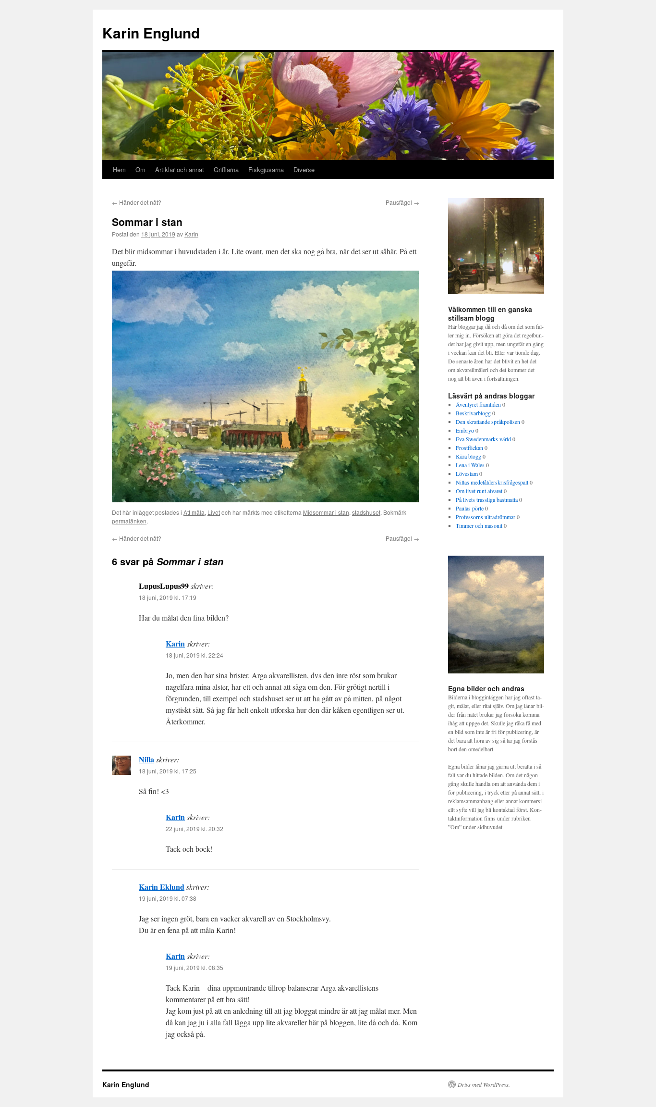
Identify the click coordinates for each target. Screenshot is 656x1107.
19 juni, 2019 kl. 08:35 (194, 967)
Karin (191, 234)
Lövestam (467, 473)
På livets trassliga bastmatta (487, 499)
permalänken (129, 521)
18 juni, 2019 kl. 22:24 (194, 655)
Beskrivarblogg (473, 413)
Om (140, 169)
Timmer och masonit (479, 525)
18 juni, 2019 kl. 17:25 (167, 771)
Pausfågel (402, 202)
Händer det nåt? (136, 202)
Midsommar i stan (326, 512)
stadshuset (366, 512)
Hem (119, 169)
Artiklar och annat (179, 169)
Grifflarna (226, 169)
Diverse (304, 169)
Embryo (465, 430)
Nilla (146, 759)
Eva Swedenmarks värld (483, 439)
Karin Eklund (161, 886)
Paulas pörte (470, 508)
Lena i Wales (470, 465)
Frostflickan (469, 447)
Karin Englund (151, 32)
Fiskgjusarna (266, 169)
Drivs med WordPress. (484, 1084)
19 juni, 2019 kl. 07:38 (167, 898)
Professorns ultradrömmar (485, 517)
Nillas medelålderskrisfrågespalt (492, 482)
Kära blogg (468, 456)
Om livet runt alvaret (479, 491)
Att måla (194, 512)
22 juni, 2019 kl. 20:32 (194, 828)
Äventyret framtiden (478, 404)
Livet (213, 512)
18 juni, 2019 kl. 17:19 (167, 597)
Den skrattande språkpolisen (488, 421)
